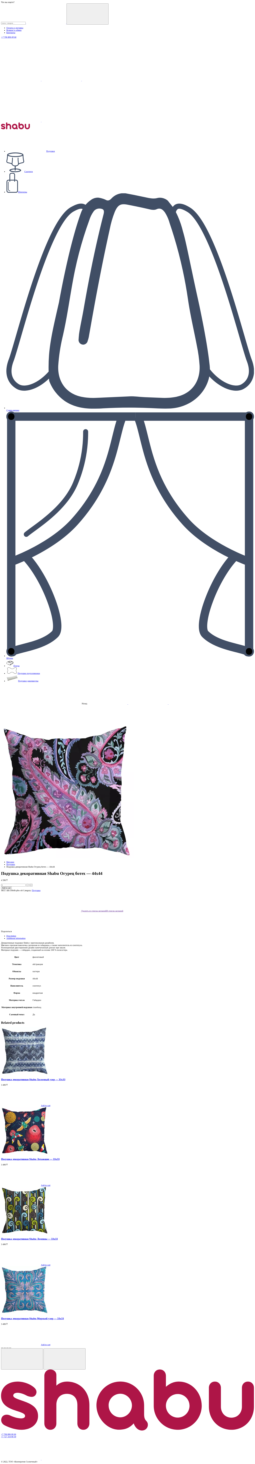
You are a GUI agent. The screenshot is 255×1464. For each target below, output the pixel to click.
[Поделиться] (5, 1347)
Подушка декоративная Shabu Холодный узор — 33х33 (33, 1079)
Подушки (10, 864)
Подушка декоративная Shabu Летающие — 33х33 (30, 1159)
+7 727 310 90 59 (8, 1437)
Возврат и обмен (14, 30)
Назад (84, 703)
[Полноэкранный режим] (7, 1347)
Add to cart (6, 888)
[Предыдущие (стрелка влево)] (22, 1358)
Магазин (10, 862)
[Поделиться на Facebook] (32, 931)
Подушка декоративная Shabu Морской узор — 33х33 (32, 1318)
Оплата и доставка (14, 28)
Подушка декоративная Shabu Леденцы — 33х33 (29, 1238)
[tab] (130, 936)
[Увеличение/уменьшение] (10, 1347)
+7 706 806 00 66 (8, 37)
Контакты (10, 33)
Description (11, 936)
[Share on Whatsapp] (72, 931)
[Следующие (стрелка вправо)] (65, 1358)
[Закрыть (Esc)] (2, 1347)
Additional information (16, 938)
